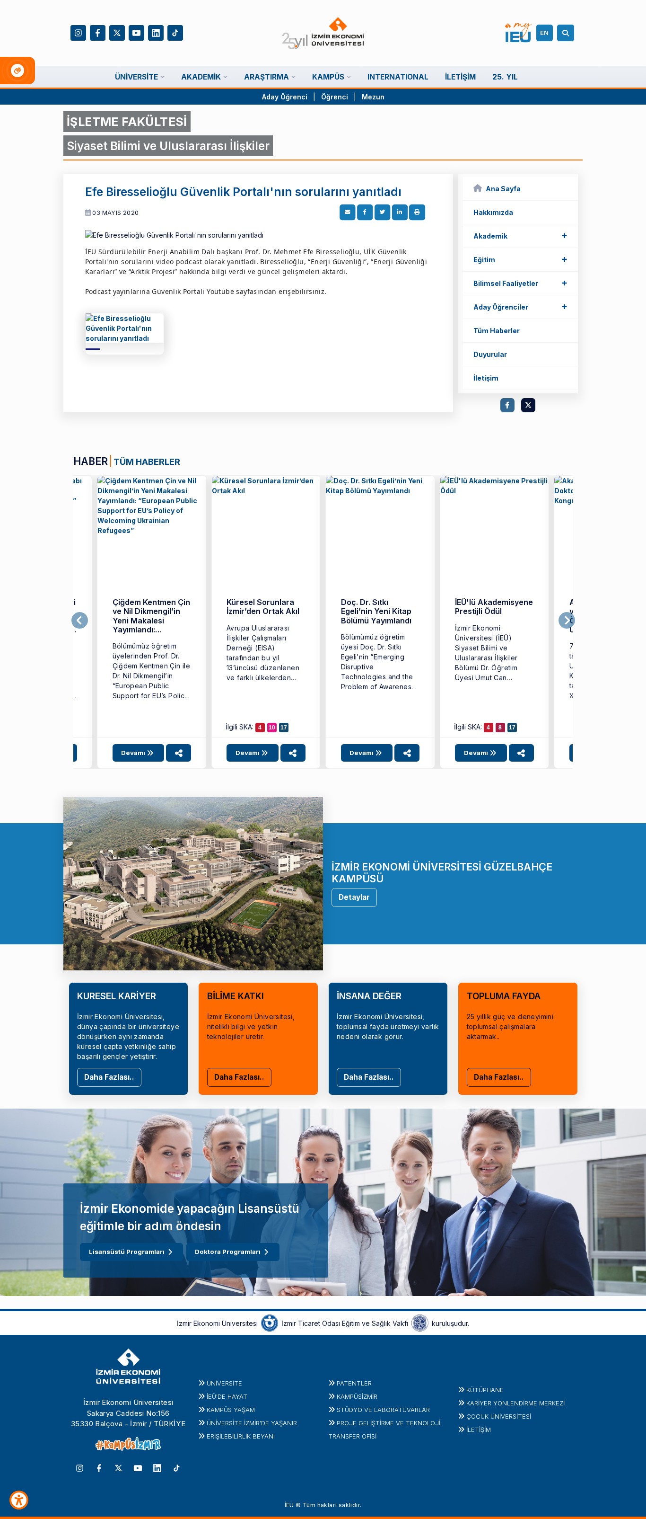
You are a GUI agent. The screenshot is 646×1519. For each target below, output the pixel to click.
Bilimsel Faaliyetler (520, 282)
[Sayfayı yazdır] (417, 212)
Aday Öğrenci (284, 97)
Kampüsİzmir (357, 1396)
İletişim (485, 378)
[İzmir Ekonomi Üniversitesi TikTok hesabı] (175, 32)
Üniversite (224, 1383)
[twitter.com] (528, 405)
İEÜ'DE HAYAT (227, 1396)
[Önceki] (80, 620)
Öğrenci (335, 97)
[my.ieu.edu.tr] (518, 33)
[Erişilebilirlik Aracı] (18, 1500)
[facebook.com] (507, 405)
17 (283, 727)
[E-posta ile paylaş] (348, 212)
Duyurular (490, 354)
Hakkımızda (493, 212)
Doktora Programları (228, 1251)
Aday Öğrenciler (520, 306)
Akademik (520, 235)
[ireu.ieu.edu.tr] (125, 331)
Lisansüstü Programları (127, 1251)
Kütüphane (485, 1390)
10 (272, 727)
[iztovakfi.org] (419, 1322)
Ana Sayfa (503, 189)
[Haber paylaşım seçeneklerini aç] (178, 753)
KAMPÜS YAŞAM (231, 1409)
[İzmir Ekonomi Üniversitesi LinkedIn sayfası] (156, 32)
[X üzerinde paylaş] (383, 212)
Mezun (373, 97)
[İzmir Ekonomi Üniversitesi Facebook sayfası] (97, 32)
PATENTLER (354, 1383)
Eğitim (520, 259)
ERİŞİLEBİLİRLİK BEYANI (241, 1436)
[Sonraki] (567, 620)
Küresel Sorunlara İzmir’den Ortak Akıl (263, 606)
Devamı (134, 752)
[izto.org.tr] (269, 1322)
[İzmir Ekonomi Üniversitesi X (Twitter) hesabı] (117, 32)
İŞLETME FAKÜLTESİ (127, 122)
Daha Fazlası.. (109, 1077)
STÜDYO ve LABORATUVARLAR (383, 1409)
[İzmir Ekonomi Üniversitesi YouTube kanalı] (136, 32)
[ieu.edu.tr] (323, 33)
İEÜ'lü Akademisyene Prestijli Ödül (494, 606)
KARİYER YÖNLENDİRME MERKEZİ (515, 1403)
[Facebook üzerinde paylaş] (365, 212)
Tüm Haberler (496, 331)
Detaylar (354, 897)
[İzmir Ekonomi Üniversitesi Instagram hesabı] (78, 32)
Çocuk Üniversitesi (498, 1416)
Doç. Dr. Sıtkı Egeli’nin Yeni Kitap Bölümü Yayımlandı (376, 611)
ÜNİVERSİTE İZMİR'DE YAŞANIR (252, 1423)
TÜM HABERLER (146, 461)
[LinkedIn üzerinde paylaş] (400, 212)
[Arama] (567, 33)
